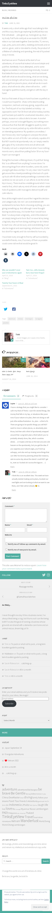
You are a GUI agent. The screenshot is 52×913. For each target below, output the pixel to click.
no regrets (38, 319)
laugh (41, 804)
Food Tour (14, 801)
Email (30, 525)
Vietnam (15, 821)
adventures (22, 789)
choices (20, 319)
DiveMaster (14, 797)
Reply (12, 467)
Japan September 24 (13, 748)
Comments (12, 396)
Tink (6, 23)
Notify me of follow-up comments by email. (27, 544)
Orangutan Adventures (14, 754)
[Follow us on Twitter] (43, 575)
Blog (4, 10)
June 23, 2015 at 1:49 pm (27, 472)
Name (8, 525)
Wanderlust (30, 820)
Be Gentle (18, 793)
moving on (29, 319)
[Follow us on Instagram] (48, 575)
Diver (22, 798)
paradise (6, 323)
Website (8, 535)
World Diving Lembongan (13, 824)
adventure (11, 319)
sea (18, 813)
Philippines (12, 813)
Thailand (30, 812)
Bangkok (34, 790)
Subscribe (9, 703)
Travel (29, 816)
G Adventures (31, 801)
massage (18, 809)
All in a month (25, 669)
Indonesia (15, 805)
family (35, 797)
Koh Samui (33, 805)
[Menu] (48, 3)
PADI (5, 813)
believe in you (41, 794)
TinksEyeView (9, 3)
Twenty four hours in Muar (12, 283)
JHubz (25, 804)
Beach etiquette (30, 371)
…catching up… (26, 663)
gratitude (41, 801)
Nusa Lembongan (39, 808)
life (46, 805)
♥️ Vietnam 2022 (12, 760)
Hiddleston (9, 653)
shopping (22, 813)
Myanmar (25, 809)
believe (34, 794)
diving (28, 797)
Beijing (28, 794)
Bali (29, 789)
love (9, 808)
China (5, 797)
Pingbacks (31, 396)
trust (36, 817)
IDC (7, 805)
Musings (12, 10)
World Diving (44, 821)
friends (23, 801)
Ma (13, 809)
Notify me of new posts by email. (22, 549)
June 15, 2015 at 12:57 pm (27, 404)
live (3, 809)
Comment (10, 506)
